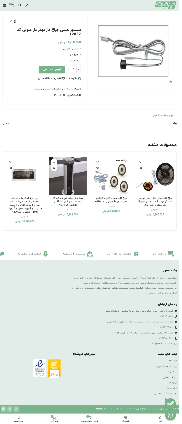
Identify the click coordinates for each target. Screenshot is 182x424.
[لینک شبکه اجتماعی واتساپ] (60, 95)
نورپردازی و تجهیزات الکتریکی (57, 89)
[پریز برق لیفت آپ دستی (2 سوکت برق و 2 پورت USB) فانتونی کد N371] (68, 176)
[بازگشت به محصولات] (15, 22)
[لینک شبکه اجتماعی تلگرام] (55, 95)
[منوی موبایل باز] (4, 5)
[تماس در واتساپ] (170, 415)
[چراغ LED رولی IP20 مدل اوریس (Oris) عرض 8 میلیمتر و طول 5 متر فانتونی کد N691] (155, 176)
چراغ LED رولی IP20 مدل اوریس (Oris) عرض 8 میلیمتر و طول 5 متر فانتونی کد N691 (155, 202)
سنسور (37, 89)
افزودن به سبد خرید (51, 69)
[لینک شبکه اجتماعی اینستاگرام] (16, 409)
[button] (141, 168)
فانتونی (154, 209)
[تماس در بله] (170, 403)
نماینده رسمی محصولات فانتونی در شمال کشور (119, 288)
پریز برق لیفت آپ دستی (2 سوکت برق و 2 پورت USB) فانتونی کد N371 (68, 202)
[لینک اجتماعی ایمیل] (64, 95)
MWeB (99, 408)
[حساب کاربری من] (26, 5)
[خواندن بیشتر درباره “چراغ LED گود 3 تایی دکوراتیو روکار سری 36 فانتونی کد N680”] (97, 168)
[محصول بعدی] (11, 22)
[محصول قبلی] (19, 22)
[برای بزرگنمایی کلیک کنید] (170, 82)
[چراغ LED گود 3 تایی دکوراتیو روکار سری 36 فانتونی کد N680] (111, 176)
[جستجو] (19, 5)
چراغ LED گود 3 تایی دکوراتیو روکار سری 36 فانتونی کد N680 (111, 200)
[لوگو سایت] (165, 5)
